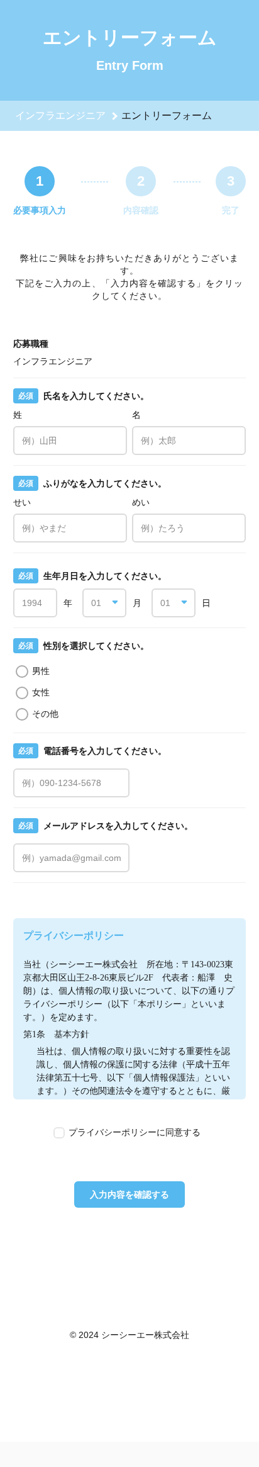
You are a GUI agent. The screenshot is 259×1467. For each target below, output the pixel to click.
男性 (41, 671)
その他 (45, 714)
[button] (104, 602)
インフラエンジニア (60, 115)
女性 (41, 692)
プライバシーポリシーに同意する (135, 1132)
